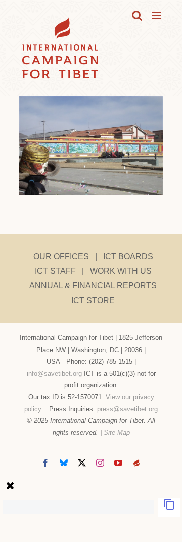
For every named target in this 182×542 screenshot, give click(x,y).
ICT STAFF (55, 271)
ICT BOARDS (128, 256)
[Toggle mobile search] (137, 15)
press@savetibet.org (127, 409)
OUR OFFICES (61, 256)
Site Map (117, 432)
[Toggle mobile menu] (157, 15)
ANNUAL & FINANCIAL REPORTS (93, 285)
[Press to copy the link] (169, 507)
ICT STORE (93, 300)
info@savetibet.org (54, 373)
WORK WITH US (121, 271)
